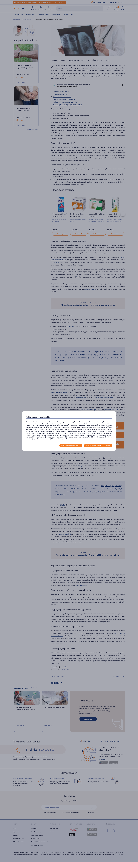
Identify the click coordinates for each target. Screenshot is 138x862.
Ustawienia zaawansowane (70, 446)
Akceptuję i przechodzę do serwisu (98, 446)
